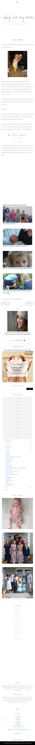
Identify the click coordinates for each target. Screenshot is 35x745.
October (7, 445)
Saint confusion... (9, 483)
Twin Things (18, 722)
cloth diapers (18, 613)
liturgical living (17, 627)
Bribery (7, 475)
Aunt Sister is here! (9, 485)
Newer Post (5, 303)
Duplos (6, 482)
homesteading (17, 625)
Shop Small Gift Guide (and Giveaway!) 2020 (17, 350)
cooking (17, 615)
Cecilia (25, 135)
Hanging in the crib (9, 480)
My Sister (18, 719)
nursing (17, 629)
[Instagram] (19, 340)
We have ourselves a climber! (11, 471)
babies (17, 610)
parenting (18, 632)
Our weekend (8, 479)
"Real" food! (7, 455)
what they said (17, 639)
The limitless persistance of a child (12, 456)
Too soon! (7, 463)
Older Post (30, 303)
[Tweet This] (14, 135)
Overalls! (7, 452)
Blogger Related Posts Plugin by (8, 299)
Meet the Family (18, 717)
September (8, 447)
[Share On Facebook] (11, 135)
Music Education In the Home (18, 726)
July (6, 487)
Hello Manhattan (27, 743)
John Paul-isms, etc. (9, 477)
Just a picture (8, 469)
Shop (18, 727)
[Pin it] (16, 135)
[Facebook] (16, 340)
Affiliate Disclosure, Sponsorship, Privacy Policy (18, 729)
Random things (8, 466)
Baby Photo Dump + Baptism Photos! (15, 246)
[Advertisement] (17, 190)
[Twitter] (24, 340)
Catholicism (17, 608)
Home (18, 716)
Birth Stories (18, 724)
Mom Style (18, 721)
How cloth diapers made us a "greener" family (15, 467)
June (6, 489)
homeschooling (17, 622)
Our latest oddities (9, 458)
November (8, 442)
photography (17, 634)
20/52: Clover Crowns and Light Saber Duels (17, 268)
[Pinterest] (21, 340)
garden (17, 620)
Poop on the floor (9, 472)
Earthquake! (8, 460)
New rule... (7, 453)
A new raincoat (8, 464)
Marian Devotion (9, 461)
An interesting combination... (11, 474)
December (8, 440)
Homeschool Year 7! (9, 224)
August (7, 450)
